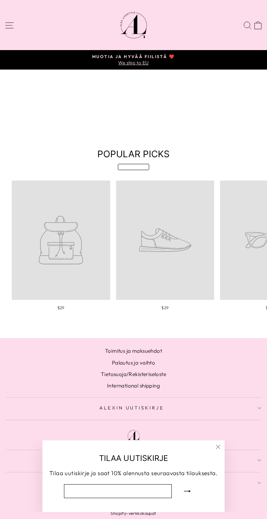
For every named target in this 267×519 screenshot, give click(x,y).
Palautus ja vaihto (133, 362)
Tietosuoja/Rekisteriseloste (133, 374)
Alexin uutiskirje (131, 407)
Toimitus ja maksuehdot (133, 351)
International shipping (133, 385)
